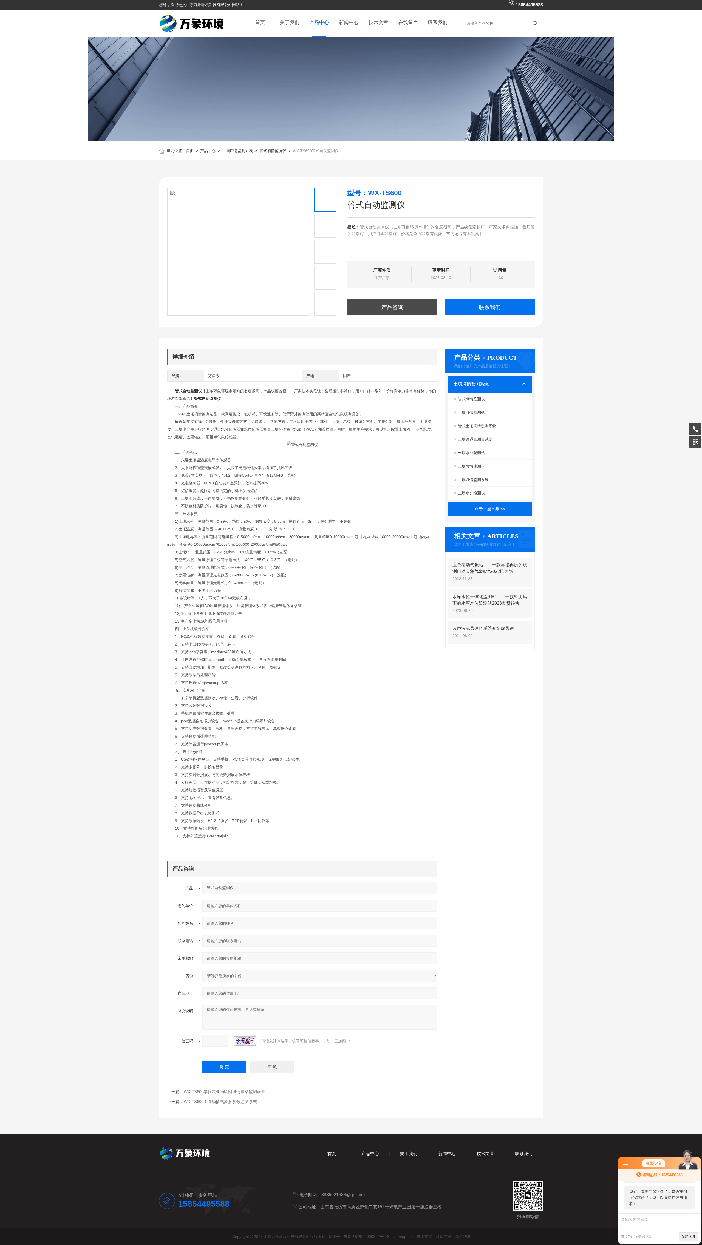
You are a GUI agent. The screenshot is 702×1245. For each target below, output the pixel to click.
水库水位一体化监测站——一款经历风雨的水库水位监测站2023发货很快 (489, 600)
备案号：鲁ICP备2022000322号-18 (359, 1236)
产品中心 (319, 22)
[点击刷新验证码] (245, 1041)
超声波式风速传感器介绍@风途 (483, 628)
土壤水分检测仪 (471, 493)
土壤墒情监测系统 (237, 151)
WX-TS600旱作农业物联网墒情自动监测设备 (224, 1091)
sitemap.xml (403, 1236)
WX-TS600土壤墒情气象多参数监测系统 (220, 1101)
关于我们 (289, 22)
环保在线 (443, 1236)
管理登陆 (462, 1236)
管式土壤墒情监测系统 (477, 426)
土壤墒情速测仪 (471, 466)
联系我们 (438, 22)
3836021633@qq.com (343, 1194)
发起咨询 (688, 1236)
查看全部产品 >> (490, 509)
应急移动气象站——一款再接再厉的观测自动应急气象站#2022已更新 (489, 568)
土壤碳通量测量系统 (475, 439)
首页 (260, 22)
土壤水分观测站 (471, 453)
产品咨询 (392, 307)
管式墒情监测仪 (272, 151)
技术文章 (378, 22)
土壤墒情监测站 (471, 412)
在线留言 (408, 22)
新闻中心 (349, 22)
